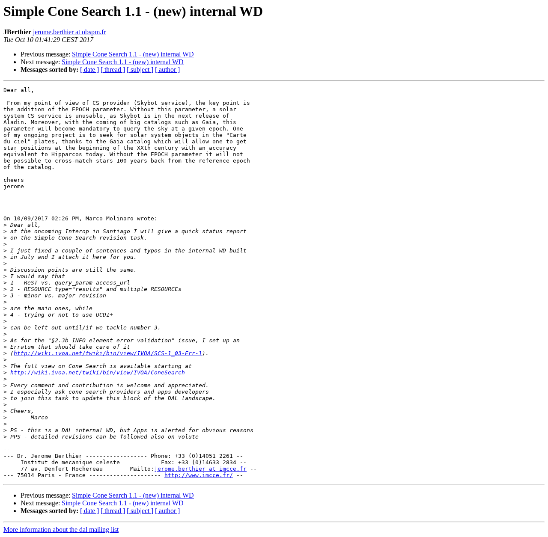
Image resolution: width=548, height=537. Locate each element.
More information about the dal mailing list (61, 529)
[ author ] (167, 69)
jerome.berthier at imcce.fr (200, 469)
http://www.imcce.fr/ (198, 475)
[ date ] (89, 69)
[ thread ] (113, 69)
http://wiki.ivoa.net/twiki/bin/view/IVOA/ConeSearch (97, 372)
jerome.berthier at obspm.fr (69, 32)
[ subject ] (140, 69)
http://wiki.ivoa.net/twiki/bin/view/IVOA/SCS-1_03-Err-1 (108, 353)
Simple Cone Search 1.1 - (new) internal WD (133, 54)
